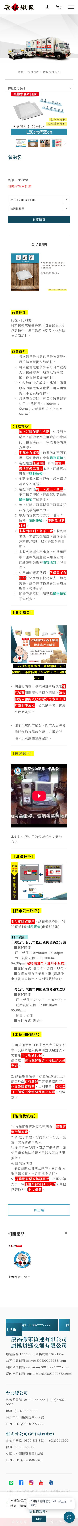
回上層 (39, 1210)
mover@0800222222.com (46, 1360)
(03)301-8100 (58, 1440)
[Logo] (19, 7)
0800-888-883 (34, 1440)
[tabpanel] (39, 38)
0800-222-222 (34, 1399)
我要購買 (39, 219)
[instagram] (31, 1483)
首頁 (21, 72)
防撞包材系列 (51, 72)
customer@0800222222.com (49, 1373)
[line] (11, 1483)
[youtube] (41, 1483)
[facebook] (21, 1483)
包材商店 (33, 72)
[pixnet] (51, 1483)
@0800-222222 (32, 1424)
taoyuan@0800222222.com (47, 1367)
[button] (65, 143)
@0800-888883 (31, 1460)
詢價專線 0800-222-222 (32, 1325)
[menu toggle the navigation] (71, 7)
